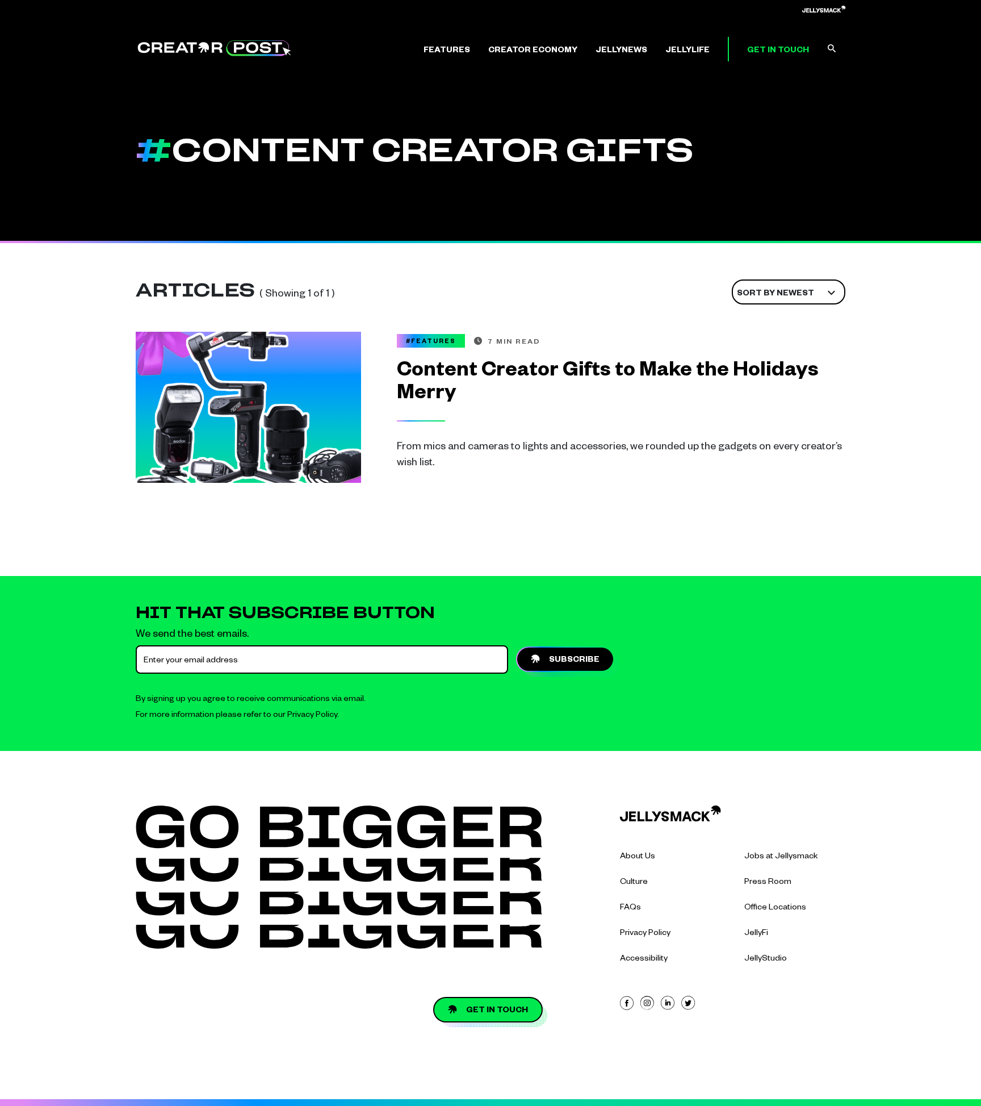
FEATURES (447, 51)
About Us (637, 857)
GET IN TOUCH (778, 51)
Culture (634, 882)
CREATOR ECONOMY (532, 51)
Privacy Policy (312, 715)
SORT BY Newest (775, 294)
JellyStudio (765, 959)
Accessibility (644, 959)
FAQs (630, 908)
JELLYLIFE (687, 51)
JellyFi (756, 933)
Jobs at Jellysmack (781, 857)
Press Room (767, 882)
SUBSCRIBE (574, 660)
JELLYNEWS (621, 51)
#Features (431, 342)
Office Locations (775, 908)
